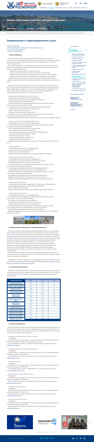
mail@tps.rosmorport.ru (13, 408)
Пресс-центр (41, 28)
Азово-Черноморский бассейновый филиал (36, 20)
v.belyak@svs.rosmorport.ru (14, 395)
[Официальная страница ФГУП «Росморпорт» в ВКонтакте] (73, 439)
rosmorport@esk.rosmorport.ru (15, 370)
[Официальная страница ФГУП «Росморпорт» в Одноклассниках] (77, 438)
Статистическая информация (16, 49)
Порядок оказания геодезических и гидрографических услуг (25, 47)
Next (89, 422)
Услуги (21, 28)
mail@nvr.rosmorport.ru (37, 238)
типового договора (25, 245)
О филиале (11, 28)
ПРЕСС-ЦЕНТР (58, 7)
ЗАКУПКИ (70, 7)
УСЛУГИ (65, 7)
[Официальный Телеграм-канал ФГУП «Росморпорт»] (81, 438)
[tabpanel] (20, 422)
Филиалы (13, 33)
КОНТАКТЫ (84, 7)
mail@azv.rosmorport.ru (13, 345)
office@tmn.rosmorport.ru (14, 383)
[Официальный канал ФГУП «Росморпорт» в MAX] (84, 438)
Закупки (30, 28)
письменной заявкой (14, 236)
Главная (8, 33)
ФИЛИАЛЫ (51, 7)
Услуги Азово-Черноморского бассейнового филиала (53, 33)
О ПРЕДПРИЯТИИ (43, 7)
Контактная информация (15, 51)
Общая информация (14, 46)
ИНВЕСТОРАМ (76, 7)
